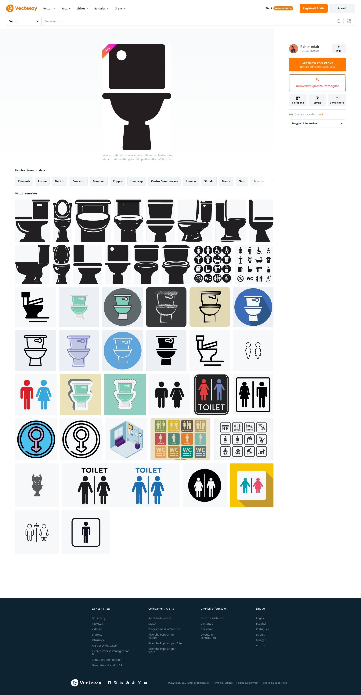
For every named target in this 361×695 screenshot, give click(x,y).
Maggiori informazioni (305, 123)
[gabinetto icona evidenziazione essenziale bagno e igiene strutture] (205, 485)
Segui (339, 50)
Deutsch (261, 634)
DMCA (152, 623)
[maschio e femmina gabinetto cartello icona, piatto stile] (251, 485)
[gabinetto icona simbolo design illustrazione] (35, 307)
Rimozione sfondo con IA (107, 659)
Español (261, 623)
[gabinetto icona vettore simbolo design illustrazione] (210, 350)
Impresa (97, 634)
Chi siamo (207, 629)
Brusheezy (98, 618)
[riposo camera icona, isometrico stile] (126, 439)
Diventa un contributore (209, 636)
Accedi (342, 8)
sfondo (209, 181)
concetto (79, 181)
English (260, 618)
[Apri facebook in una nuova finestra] (109, 682)
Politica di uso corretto (274, 682)
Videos (81, 8)
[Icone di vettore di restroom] (243, 439)
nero (242, 181)
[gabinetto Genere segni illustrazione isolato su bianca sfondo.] (211, 394)
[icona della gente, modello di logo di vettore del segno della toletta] (86, 532)
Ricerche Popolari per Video (162, 650)
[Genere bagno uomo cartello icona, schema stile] (81, 439)
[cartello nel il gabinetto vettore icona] (253, 350)
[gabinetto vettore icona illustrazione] (37, 485)
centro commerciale (164, 181)
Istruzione (98, 640)
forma (42, 181)
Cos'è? (321, 114)
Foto (64, 8)
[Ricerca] (339, 21)
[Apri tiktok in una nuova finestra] (133, 682)
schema (259, 181)
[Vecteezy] (21, 8)
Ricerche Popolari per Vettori (162, 636)
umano (191, 181)
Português (262, 629)
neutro (59, 181)
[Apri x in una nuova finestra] (139, 682)
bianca (226, 181)
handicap (136, 181)
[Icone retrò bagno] (180, 439)
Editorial (99, 8)
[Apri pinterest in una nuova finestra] (127, 682)
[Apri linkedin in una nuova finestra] (121, 682)
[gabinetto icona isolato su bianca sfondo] (36, 394)
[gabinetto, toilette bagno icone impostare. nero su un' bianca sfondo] (254, 264)
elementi (24, 181)
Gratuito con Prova (317, 65)
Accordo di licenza (159, 618)
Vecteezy (97, 623)
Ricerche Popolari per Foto (165, 643)
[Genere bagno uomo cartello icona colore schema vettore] (36, 439)
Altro (259, 645)
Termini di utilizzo (223, 682)
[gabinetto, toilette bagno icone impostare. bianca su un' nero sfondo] (212, 264)
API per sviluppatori (104, 645)
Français (261, 640)
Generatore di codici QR (107, 665)
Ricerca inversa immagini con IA (110, 652)
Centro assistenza (212, 618)
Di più (118, 8)
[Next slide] (268, 181)
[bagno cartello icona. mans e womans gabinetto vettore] (37, 532)
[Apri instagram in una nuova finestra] (115, 682)
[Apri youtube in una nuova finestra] (145, 682)
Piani (268, 8)
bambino (99, 181)
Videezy (97, 629)
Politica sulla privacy (247, 682)
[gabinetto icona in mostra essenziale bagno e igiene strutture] (121, 485)
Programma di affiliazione (164, 629)
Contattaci (207, 623)
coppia (117, 181)
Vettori (47, 8)
